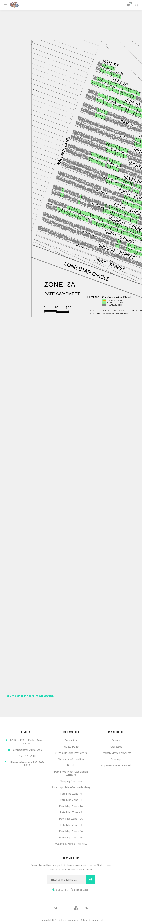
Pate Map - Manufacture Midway (71, 787)
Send (90, 879)
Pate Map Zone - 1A (71, 806)
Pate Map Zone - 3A (71, 831)
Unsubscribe (81, 890)
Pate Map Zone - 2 (71, 812)
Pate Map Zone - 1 (71, 799)
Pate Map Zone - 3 (71, 824)
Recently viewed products (116, 752)
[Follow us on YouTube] (76, 908)
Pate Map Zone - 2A (71, 818)
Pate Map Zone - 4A (71, 837)
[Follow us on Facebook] (66, 908)
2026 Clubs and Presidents (71, 752)
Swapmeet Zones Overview (71, 843)
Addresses (116, 746)
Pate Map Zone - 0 (71, 793)
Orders (116, 740)
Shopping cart (130, 4)
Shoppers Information (71, 759)
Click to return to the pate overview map (30, 696)
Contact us (71, 740)
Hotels (71, 765)
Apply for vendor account (116, 765)
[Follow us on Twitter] (56, 908)
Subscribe (62, 890)
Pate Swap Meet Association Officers (71, 773)
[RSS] (86, 908)
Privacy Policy (70, 746)
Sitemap (116, 759)
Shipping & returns (71, 781)
